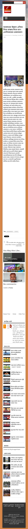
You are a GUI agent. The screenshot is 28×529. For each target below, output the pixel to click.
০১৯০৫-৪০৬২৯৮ (12, 519)
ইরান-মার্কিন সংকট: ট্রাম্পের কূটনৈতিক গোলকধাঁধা (16, 352)
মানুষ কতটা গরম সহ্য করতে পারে (16, 402)
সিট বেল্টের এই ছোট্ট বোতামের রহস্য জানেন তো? (17, 467)
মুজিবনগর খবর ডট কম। (18, 522)
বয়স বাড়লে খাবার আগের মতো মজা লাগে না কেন (18, 395)
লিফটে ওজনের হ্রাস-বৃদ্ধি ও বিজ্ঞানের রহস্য (17, 380)
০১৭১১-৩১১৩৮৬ (20, 519)
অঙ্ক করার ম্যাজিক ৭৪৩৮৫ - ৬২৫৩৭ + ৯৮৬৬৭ (18, 366)
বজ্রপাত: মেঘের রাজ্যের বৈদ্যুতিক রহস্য (17, 438)
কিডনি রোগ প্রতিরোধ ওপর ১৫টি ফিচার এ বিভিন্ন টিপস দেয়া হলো (19, 327)
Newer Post (6, 314)
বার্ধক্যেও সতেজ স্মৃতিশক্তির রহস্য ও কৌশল (16, 424)
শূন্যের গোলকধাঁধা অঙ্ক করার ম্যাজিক (17, 359)
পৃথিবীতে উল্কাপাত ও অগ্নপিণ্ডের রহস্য (16, 373)
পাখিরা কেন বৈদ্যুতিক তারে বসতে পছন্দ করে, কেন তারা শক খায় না (17, 460)
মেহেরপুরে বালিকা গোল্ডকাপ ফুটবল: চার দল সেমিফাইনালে (17, 483)
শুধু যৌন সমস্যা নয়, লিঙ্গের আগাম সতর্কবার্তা (17, 416)
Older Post (22, 314)
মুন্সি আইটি (16, 524)
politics (16, 231)
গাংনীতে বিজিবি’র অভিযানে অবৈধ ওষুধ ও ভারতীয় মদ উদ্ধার (17, 492)
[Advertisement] (14, 57)
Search (24, 2)
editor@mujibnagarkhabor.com (16, 521)
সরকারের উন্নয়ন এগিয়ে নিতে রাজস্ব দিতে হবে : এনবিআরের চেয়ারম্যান (13, 30)
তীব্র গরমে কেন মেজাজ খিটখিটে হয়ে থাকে (17, 409)
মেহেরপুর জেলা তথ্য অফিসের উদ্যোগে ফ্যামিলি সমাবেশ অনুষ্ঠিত (18, 474)
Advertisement (10, 231)
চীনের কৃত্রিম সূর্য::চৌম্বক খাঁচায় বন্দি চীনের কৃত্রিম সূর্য (17, 388)
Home (14, 314)
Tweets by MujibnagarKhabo (11, 449)
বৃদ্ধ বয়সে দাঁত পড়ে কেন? (17, 430)
